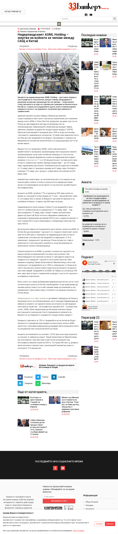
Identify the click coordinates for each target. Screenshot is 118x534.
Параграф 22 (90, 317)
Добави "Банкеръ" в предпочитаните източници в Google (56, 366)
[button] (59, 24)
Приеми (110, 524)
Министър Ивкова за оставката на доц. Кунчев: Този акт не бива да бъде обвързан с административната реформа (71, 404)
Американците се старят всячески (33, 298)
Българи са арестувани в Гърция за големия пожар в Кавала (38, 402)
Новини (23, 31)
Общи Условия (78, 531)
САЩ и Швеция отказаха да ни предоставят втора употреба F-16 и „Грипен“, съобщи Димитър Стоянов (38, 427)
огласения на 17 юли (34, 160)
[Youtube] (91, 15)
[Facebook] (86, 15)
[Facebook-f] (55, 468)
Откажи (99, 524)
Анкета (86, 182)
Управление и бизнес (36, 31)
